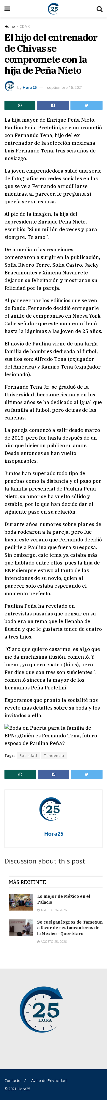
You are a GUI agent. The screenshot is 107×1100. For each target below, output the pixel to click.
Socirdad (28, 755)
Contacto (12, 1080)
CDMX (25, 26)
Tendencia (54, 755)
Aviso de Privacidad (49, 1080)
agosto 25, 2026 (53, 942)
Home (9, 26)
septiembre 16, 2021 (65, 87)
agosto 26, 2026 (53, 910)
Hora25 (30, 87)
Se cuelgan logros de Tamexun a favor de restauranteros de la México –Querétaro (70, 927)
